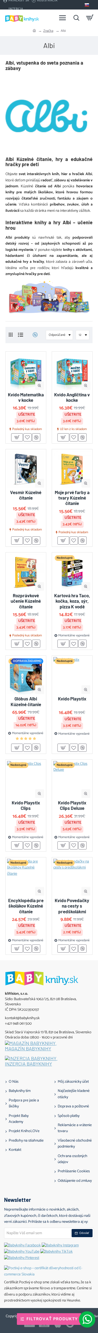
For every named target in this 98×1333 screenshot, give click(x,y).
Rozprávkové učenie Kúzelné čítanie (26, 601)
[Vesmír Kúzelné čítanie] (26, 469)
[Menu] (62, 18)
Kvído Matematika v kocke (26, 397)
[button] (39, 385)
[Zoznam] (20, 335)
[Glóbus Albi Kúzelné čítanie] (26, 675)
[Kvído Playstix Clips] (26, 779)
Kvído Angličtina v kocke (72, 397)
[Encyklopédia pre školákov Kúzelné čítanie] (26, 877)
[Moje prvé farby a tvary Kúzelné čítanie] (72, 469)
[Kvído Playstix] (72, 675)
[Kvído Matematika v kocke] (26, 371)
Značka (48, 30)
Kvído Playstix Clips (26, 805)
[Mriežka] (11, 335)
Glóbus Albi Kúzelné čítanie (26, 701)
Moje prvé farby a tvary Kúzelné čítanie (72, 497)
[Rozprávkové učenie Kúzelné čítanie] (26, 572)
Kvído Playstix (72, 698)
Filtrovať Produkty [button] (52, 1319)
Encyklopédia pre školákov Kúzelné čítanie (26, 906)
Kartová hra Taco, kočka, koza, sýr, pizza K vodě (72, 601)
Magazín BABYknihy (28, 1048)
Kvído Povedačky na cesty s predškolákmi (72, 906)
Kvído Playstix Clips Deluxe (72, 805)
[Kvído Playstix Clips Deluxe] (72, 779)
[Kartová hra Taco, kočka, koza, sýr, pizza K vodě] (72, 572)
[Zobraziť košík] (90, 18)
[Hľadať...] (76, 18)
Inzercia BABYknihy (28, 1064)
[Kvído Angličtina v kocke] (72, 371)
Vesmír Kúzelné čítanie (25, 494)
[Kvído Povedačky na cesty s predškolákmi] (72, 877)
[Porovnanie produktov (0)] (33, 335)
